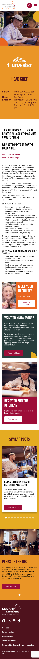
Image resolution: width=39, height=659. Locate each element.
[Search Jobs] (29, 5)
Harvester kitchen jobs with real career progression (17, 484)
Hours (5, 97)
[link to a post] (19, 462)
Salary (5, 92)
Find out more (13, 419)
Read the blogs (14, 353)
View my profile (26, 303)
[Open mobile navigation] (35, 5)
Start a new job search (11, 154)
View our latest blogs (10, 158)
